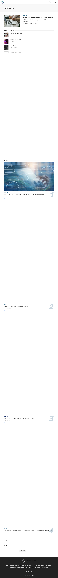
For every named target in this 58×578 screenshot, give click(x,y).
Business (6, 416)
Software (24, 15)
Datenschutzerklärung (41, 567)
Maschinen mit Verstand (15, 39)
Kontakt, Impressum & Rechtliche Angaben (22, 567)
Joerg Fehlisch (28, 23)
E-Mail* (5, 545)
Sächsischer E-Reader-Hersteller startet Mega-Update (19, 418)
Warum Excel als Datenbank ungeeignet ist (37, 18)
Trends (12, 565)
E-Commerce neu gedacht (16, 33)
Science (5, 528)
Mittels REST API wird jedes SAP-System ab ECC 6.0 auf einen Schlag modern (25, 194)
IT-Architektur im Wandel (16, 52)
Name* (5, 540)
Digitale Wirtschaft (34, 565)
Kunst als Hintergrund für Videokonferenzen (16, 306)
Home (7, 565)
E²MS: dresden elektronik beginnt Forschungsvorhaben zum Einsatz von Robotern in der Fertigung (28, 531)
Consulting (18, 565)
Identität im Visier (14, 45)
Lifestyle (6, 304)
